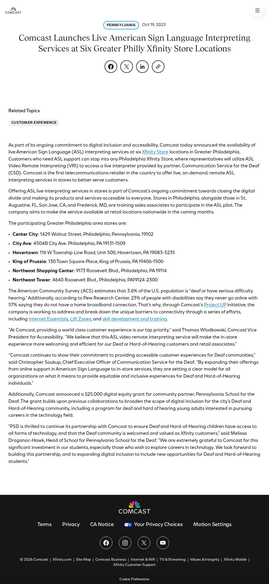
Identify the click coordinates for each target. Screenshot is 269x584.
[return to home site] (13, 10)
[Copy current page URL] (158, 66)
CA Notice (102, 524)
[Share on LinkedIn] (142, 66)
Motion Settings (212, 524)
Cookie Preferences (134, 579)
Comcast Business (110, 560)
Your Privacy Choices (158, 524)
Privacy (71, 524)
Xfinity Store (155, 152)
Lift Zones (80, 319)
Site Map (83, 560)
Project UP (215, 305)
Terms (44, 524)
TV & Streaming (172, 560)
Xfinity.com (62, 560)
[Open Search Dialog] (257, 10)
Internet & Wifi (143, 560)
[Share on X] (126, 66)
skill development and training (134, 319)
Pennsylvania (121, 25)
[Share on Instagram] (125, 543)
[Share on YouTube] (163, 543)
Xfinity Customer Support (134, 565)
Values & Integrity (204, 560)
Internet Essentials (48, 319)
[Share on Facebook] (111, 66)
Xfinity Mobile (235, 560)
